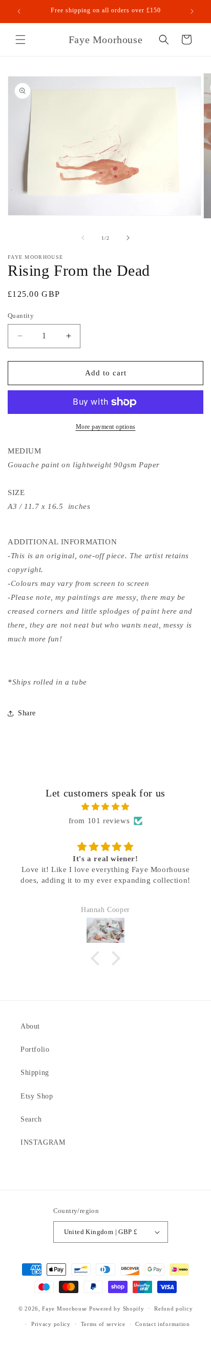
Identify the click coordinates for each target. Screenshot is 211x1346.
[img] (105, 807)
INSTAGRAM (42, 1142)
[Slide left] (83, 237)
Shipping (34, 1072)
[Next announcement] (192, 11)
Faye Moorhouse (64, 1308)
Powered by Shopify (116, 1308)
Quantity (21, 315)
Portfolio (34, 1049)
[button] (20, 39)
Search (31, 1119)
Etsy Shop (36, 1096)
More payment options (106, 426)
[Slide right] (128, 237)
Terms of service (103, 1324)
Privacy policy (51, 1324)
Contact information (162, 1324)
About (30, 1026)
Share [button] (27, 713)
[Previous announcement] (19, 11)
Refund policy (173, 1308)
